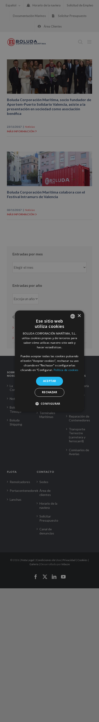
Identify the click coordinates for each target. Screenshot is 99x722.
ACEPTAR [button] (49, 381)
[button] (49, 403)
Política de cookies (66, 370)
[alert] (49, 361)
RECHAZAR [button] (49, 392)
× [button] (79, 316)
